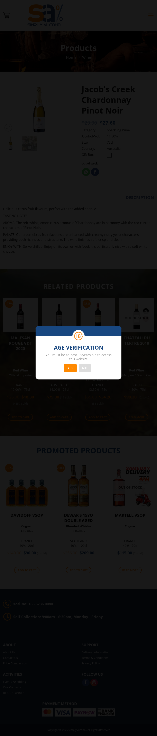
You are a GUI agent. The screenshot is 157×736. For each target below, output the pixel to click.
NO (84, 368)
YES (70, 368)
